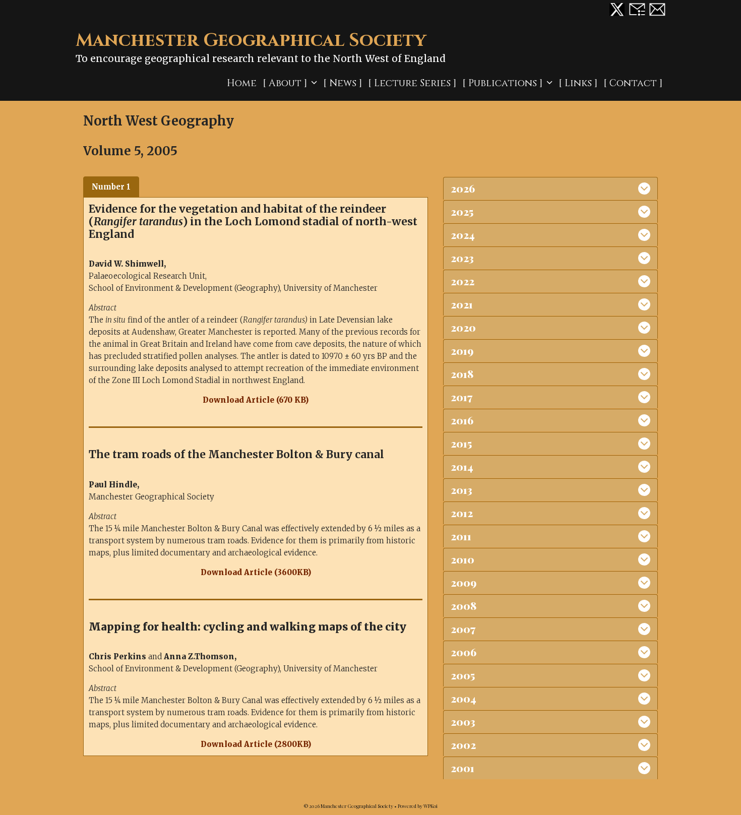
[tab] (111, 187)
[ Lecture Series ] (412, 83)
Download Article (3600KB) (256, 572)
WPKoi (430, 805)
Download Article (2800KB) (256, 744)
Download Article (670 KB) (255, 400)
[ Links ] (578, 83)
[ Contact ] (632, 83)
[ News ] (342, 83)
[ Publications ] (502, 83)
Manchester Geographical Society (251, 40)
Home (242, 83)
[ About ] (285, 83)
